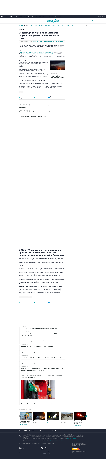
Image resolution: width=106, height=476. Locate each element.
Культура (47, 25)
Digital (57, 25)
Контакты (21, 430)
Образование (51, 16)
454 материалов (50, 422)
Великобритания (22, 296)
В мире (31, 25)
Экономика (37, 25)
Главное (21, 25)
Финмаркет (34, 16)
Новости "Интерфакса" (45, 447)
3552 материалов (23, 424)
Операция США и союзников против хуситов (78, 422)
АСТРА (20, 452)
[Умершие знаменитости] (53, 419)
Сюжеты (67, 25)
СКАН (42, 448)
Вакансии (42, 430)
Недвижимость (45, 16)
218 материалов (77, 425)
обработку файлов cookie (71, 438)
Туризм (39, 16)
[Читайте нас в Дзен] (42, 453)
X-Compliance (21, 448)
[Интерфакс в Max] (49, 453)
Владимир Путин (22, 183)
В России (26, 25)
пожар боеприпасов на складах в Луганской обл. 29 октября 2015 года (36, 52)
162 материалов (64, 424)
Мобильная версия (5, 16)
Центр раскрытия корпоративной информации (49, 451)
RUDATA (42, 449)
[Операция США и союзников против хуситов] (80, 419)
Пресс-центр (36, 430)
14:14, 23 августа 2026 (28, 247)
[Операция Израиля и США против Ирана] (26, 419)
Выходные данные (75, 452)
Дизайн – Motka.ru (75, 453)
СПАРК (20, 447)
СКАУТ (20, 449)
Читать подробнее (57, 78)
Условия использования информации (79, 451)
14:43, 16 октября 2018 (28, 29)
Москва (53, 25)
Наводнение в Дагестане (64, 421)
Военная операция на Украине (38, 421)
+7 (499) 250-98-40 (52, 440)
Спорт (42, 25)
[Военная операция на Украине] (39, 419)
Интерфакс (53, 21)
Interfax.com (20, 16)
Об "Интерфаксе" (13, 16)
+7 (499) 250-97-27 (61, 440)
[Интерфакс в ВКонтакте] (45, 453)
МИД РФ (29, 296)
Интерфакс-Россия (27, 16)
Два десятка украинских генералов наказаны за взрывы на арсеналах (48, 41)
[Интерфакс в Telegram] (44, 453)
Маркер (20, 451)
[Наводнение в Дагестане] (67, 419)
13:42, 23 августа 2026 (28, 125)
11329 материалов (37, 424)
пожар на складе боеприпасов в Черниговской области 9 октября (38, 53)
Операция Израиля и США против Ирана (25, 422)
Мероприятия (58, 16)
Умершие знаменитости (53, 421)
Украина (21, 92)
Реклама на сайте (50, 430)
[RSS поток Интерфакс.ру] (47, 453)
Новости (62, 25)
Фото (72, 25)
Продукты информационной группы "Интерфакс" (37, 443)
